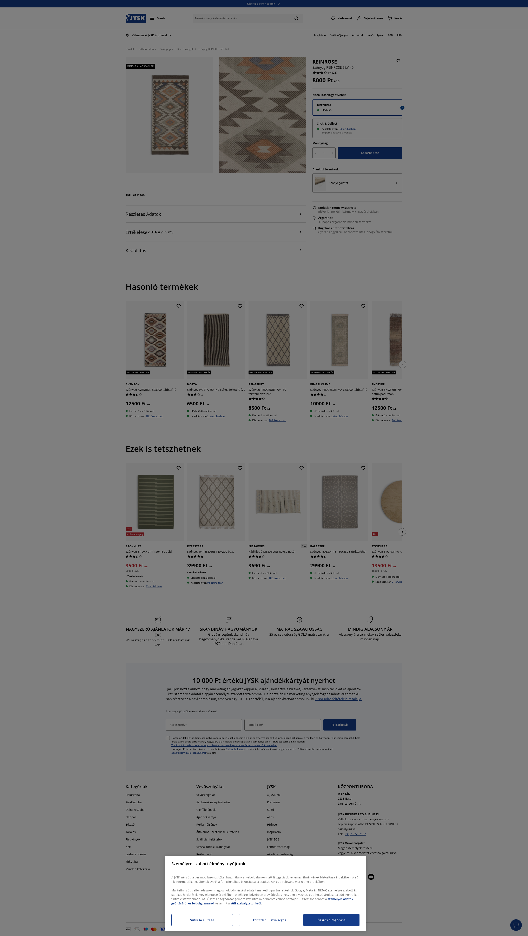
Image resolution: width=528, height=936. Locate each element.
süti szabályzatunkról (246, 903)
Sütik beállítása (202, 920)
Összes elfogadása (331, 920)
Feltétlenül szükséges (269, 920)
